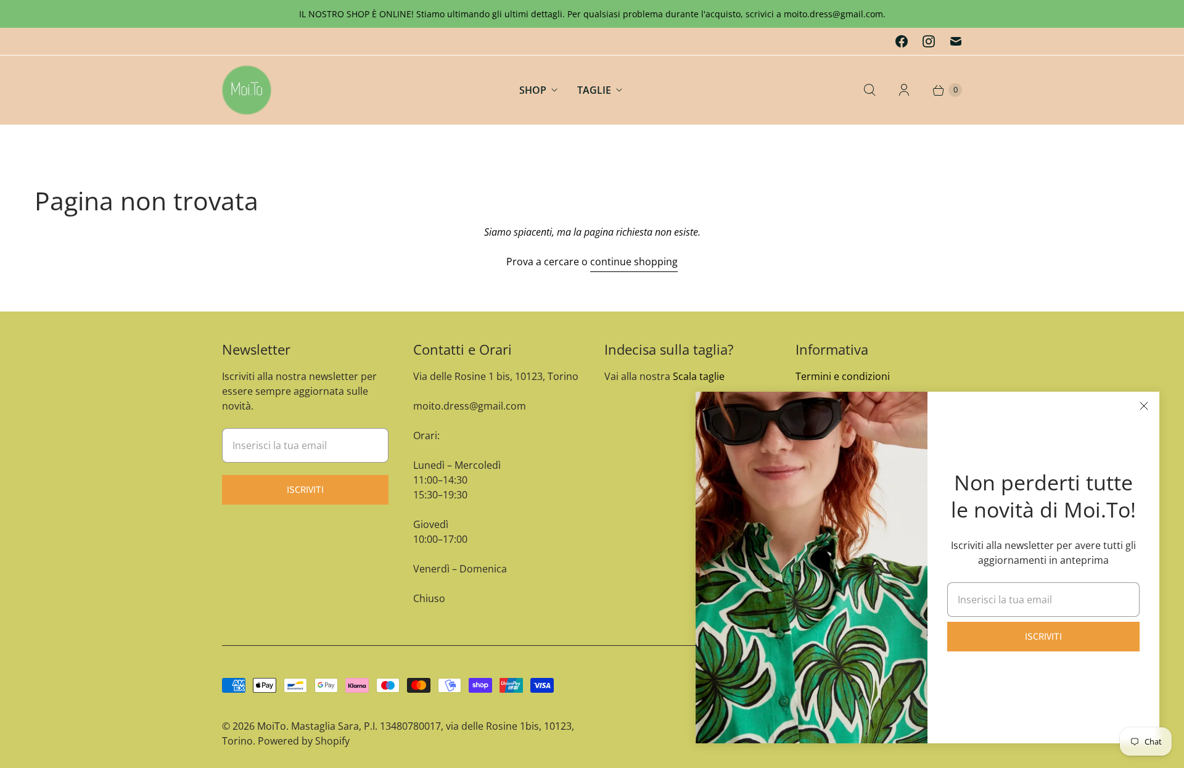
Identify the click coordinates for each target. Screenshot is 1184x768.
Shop (532, 90)
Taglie (594, 90)
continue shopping (634, 261)
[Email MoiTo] (955, 41)
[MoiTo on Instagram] (928, 41)
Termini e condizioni (843, 376)
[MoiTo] (246, 90)
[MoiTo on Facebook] (901, 41)
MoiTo (271, 726)
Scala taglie (699, 376)
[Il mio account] (904, 90)
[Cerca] (869, 90)
